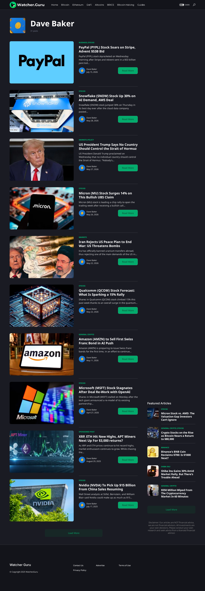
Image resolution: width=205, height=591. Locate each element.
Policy (90, 140)
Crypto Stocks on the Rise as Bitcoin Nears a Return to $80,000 (177, 436)
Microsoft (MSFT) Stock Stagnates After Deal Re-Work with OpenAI (105, 390)
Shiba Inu (165, 466)
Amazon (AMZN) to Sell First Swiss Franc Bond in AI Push (106, 341)
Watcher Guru (20, 565)
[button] (184, 5)
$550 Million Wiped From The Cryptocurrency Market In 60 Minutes (176, 493)
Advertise (100, 565)
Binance (165, 447)
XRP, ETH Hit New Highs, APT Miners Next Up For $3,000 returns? (107, 439)
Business (83, 42)
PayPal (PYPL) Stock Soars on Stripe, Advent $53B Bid (107, 49)
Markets (83, 140)
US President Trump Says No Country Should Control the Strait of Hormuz (108, 147)
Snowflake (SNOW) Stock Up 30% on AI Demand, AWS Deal (107, 98)
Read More (128, 70)
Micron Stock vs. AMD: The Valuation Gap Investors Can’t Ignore (178, 416)
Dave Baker (91, 69)
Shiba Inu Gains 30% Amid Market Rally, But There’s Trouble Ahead (177, 474)
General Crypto (86, 334)
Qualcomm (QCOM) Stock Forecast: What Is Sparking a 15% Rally (107, 292)
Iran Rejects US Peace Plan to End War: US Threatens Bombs (105, 244)
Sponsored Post (86, 431)
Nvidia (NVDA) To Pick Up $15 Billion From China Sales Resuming (107, 487)
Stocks (91, 42)
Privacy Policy (79, 570)
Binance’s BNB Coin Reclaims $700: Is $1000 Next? (176, 455)
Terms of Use (125, 565)
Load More (73, 533)
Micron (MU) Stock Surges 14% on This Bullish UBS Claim (105, 195)
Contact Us (78, 565)
